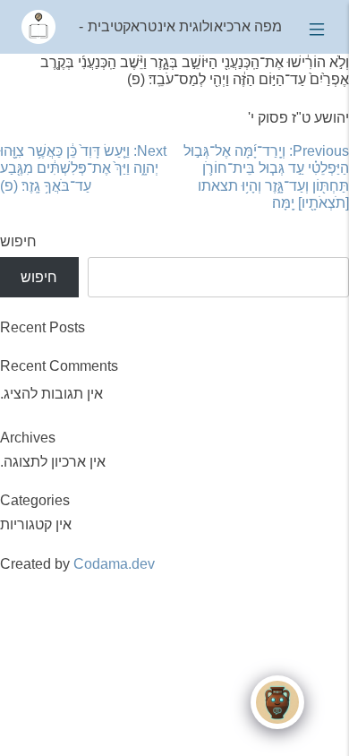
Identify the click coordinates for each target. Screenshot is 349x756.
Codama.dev (114, 563)
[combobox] (218, 277)
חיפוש (18, 241)
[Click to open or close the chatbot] (277, 702)
